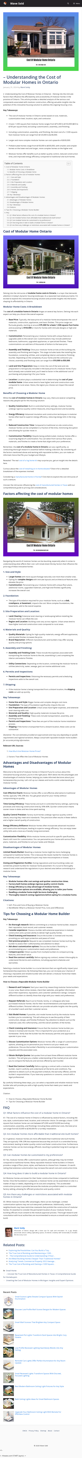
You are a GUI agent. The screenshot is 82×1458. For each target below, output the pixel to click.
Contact (56, 1431)
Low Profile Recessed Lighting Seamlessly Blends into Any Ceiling (39, 1349)
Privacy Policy (34, 1431)
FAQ (7, 213)
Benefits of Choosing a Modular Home (23, 172)
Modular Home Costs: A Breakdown (22, 169)
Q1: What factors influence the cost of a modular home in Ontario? (33, 215)
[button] (68, 3)
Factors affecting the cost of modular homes (23, 174)
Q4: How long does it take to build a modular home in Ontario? (31, 223)
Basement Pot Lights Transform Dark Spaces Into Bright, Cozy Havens (41, 1336)
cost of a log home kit (28, 460)
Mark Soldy (19, 1228)
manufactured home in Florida (28, 477)
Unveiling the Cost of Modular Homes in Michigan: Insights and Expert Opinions (39, 1280)
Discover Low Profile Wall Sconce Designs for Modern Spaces (40, 1309)
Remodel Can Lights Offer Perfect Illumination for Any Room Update (40, 1361)
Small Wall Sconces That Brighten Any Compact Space (37, 1322)
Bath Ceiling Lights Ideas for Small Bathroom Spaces (37, 1399)
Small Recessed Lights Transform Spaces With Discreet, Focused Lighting (38, 1374)
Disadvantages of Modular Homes (21, 202)
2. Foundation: (14, 180)
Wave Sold (17, 3)
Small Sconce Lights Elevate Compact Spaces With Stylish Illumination (39, 1297)
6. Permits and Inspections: (19, 190)
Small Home (11, 1270)
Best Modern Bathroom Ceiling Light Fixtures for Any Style (39, 1386)
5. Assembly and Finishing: (19, 187)
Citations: (13, 207)
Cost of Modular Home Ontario (18, 167)
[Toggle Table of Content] (67, 163)
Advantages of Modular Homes (20, 200)
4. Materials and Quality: (18, 185)
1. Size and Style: (15, 177)
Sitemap (43, 1431)
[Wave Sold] (5, 3)
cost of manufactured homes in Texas (51, 485)
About (50, 1431)
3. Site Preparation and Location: (21, 182)
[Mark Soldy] (8, 1237)
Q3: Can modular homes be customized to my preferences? (30, 220)
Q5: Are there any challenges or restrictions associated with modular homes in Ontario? (40, 225)
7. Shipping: (13, 192)
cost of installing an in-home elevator (34, 468)
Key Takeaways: (15, 195)
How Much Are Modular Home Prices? (25, 751)
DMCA (25, 1431)
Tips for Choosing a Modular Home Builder (22, 210)
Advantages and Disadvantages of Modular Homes (25, 197)
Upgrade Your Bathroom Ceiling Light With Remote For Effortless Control (38, 1413)
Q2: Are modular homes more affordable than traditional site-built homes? (35, 218)
